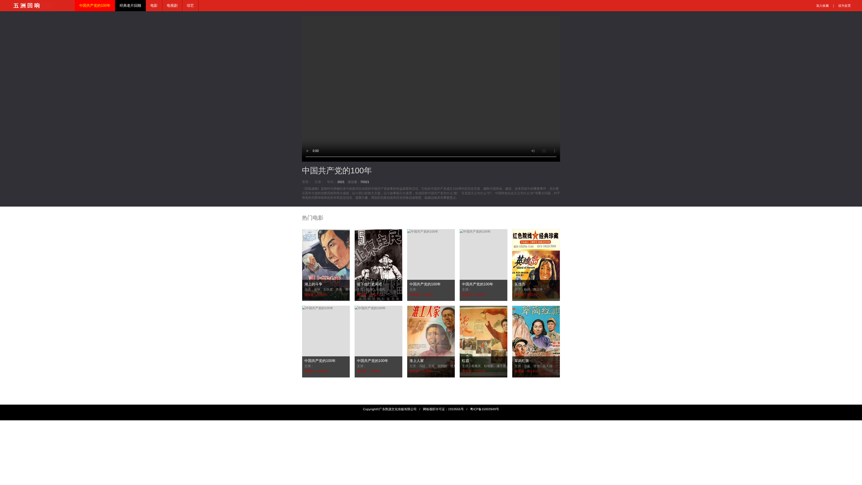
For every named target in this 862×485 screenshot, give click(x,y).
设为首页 (844, 5)
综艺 (190, 5)
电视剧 (172, 5)
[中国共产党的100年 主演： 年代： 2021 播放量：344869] (422, 231)
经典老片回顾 (130, 5)
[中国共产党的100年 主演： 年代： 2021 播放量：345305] (475, 231)
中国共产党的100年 (94, 5)
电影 (154, 5)
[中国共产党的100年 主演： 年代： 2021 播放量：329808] (370, 308)
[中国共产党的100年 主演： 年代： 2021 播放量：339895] (317, 308)
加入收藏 (822, 5)
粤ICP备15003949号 (484, 409)
